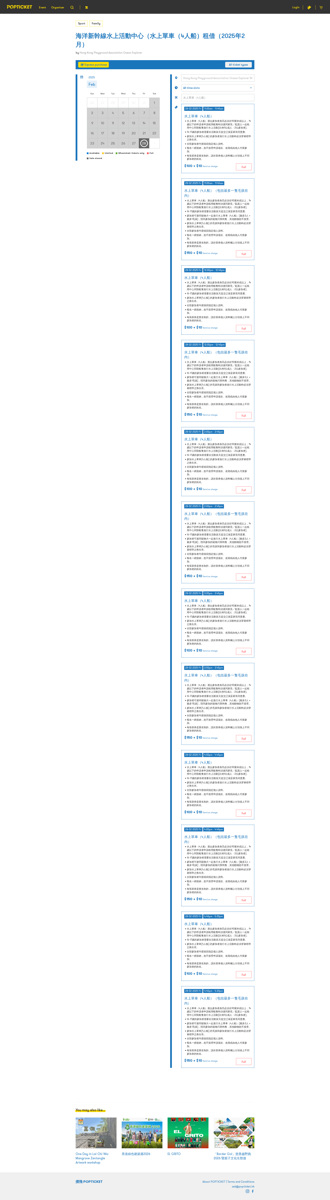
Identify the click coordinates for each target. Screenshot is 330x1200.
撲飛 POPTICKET (89, 1181)
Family (96, 23)
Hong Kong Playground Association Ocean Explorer (111, 52)
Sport (81, 23)
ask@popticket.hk (243, 1186)
